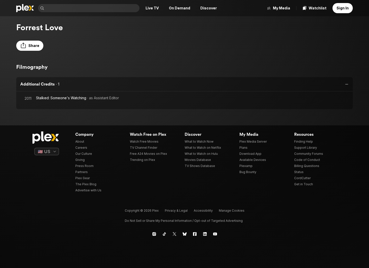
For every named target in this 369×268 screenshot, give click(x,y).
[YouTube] (215, 234)
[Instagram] (154, 234)
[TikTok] (164, 234)
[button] (29, 46)
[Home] (25, 8)
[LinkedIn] (205, 234)
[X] (174, 234)
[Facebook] (195, 234)
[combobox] (92, 8)
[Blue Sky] (185, 234)
